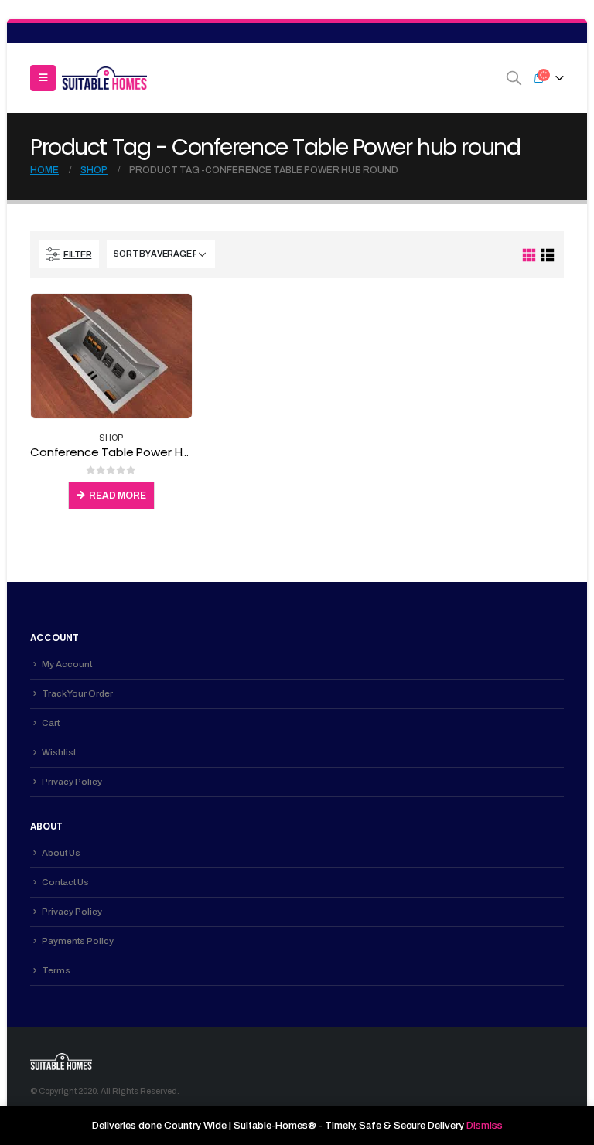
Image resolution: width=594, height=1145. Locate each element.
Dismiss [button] (484, 1125)
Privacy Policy (72, 781)
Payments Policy (78, 941)
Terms (56, 970)
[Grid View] (529, 255)
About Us (61, 852)
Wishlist (59, 752)
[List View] (547, 255)
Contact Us (65, 882)
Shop (111, 438)
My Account (67, 664)
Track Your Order (77, 693)
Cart (51, 723)
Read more (117, 495)
